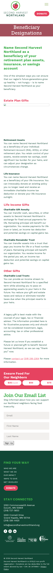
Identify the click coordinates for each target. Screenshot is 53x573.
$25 (13, 382)
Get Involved (11, 482)
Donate (42, 13)
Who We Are (10, 468)
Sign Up (9, 443)
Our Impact (10, 475)
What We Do (10, 472)
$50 (31, 382)
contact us (17, 358)
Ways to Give (10, 478)
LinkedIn (15, 531)
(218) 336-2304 (31, 358)
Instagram (10, 531)
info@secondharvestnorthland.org (22, 525)
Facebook (5, 531)
